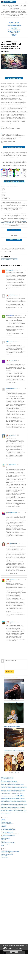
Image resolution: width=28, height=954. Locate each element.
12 (15, 748)
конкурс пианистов (8, 787)
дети (4, 787)
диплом (16, 791)
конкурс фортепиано (4, 784)
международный (4, 796)
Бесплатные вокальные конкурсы (11, 677)
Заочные (21, 793)
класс (10, 800)
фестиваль (14, 793)
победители (3, 790)
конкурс (20, 795)
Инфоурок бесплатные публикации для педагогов (14, 750)
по (19, 798)
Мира (12, 787)
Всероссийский (14, 798)
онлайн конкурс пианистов (14, 801)
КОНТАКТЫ (14, 28)
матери (18, 807)
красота (11, 811)
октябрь (9, 807)
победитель (2, 788)
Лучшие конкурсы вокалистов (7, 778)
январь (11, 788)
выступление (17, 810)
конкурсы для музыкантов (5, 801)
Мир (4, 810)
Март (6, 790)
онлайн (9, 798)
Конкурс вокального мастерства (12, 249)
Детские (23, 788)
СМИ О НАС (14, 34)
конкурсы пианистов (22, 801)
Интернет (13, 791)
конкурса (2, 793)
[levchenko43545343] (3, 389)
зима (14, 810)
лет (12, 788)
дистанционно (19, 788)
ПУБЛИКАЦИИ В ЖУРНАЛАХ (14, 29)
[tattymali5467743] (3, 361)
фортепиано (23, 798)
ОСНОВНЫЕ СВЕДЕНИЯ (14, 27)
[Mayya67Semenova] (3, 580)
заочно (26, 788)
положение (8, 788)
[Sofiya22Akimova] (3, 622)
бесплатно (11, 793)
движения (4, 811)
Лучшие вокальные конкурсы (7, 780)
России (8, 793)
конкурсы (15, 259)
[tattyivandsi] (3, 271)
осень (12, 810)
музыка (25, 810)
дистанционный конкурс (21, 808)
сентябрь (5, 807)
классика (2, 810)
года (6, 810)
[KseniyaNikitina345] (3, 435)
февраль (8, 796)
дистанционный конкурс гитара (16, 800)
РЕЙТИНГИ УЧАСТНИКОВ (14, 31)
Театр (2, 811)
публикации (9, 810)
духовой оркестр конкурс (7, 791)
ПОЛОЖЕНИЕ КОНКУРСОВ (14, 24)
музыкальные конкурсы (5, 813)
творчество (24, 800)
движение (8, 811)
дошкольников (12, 807)
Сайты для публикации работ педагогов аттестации (14, 702)
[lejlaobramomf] (3, 316)
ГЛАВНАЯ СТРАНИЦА (14, 22)
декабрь (7, 800)
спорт (14, 811)
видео (23, 791)
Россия (19, 791)
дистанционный (13, 796)
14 (15, 699)
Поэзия (26, 811)
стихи (16, 811)
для (7, 798)
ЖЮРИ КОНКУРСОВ (14, 32)
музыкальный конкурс (21, 811)
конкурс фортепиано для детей (13, 784)
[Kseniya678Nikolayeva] (3, 513)
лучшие (2, 259)
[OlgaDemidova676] (3, 465)
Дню (16, 807)
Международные (13, 790)
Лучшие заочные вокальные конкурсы (9, 781)
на (5, 788)
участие (25, 787)
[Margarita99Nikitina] (3, 543)
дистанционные (3, 800)
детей (18, 798)
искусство (21, 810)
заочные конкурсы (7, 808)
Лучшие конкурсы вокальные (7, 777)
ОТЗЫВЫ (14, 35)
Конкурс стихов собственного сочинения (12, 726)
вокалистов (8, 259)
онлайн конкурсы (13, 808)
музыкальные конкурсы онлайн (14, 804)
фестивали (8, 790)
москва (5, 793)
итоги (21, 791)
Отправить (9, 671)
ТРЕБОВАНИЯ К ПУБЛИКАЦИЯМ (14, 25)
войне (10, 813)
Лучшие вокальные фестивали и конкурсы (10, 782)
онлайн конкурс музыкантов (18, 787)
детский (18, 793)
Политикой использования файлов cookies (12, 950)
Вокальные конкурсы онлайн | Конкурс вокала (14, 248)
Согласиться (14, 952)
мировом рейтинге (19, 219)
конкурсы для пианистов (5, 804)
